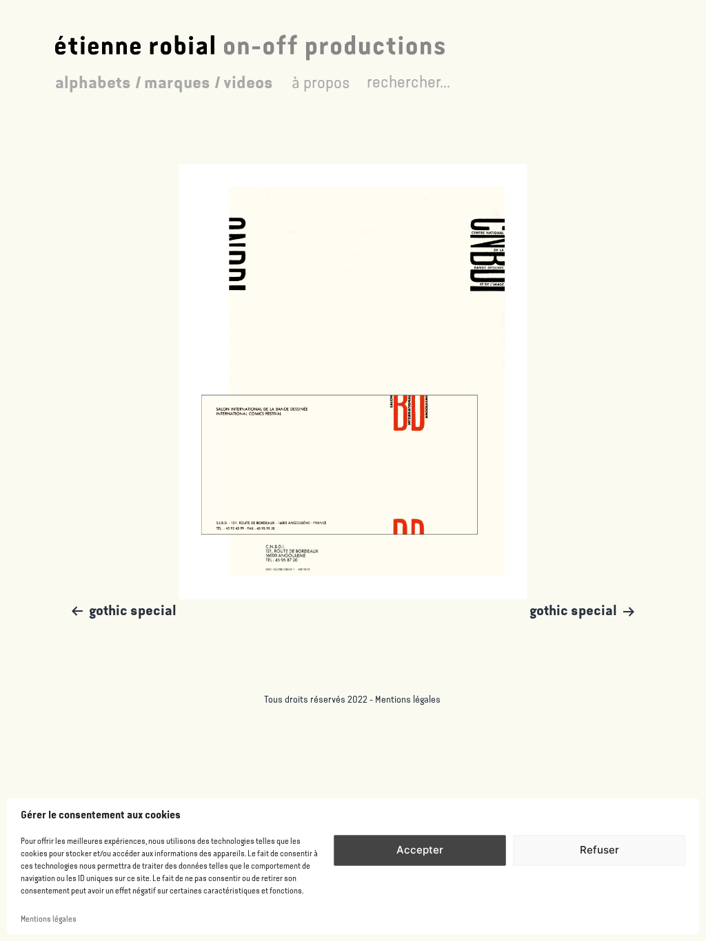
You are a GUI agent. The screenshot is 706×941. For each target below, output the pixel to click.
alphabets (93, 82)
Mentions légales (49, 919)
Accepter (419, 849)
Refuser (599, 849)
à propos (321, 83)
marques (177, 82)
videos (248, 82)
